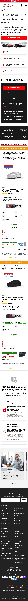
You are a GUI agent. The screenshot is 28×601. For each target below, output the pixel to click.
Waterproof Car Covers (7, 548)
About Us (17, 536)
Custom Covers (17, 518)
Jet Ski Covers (4, 520)
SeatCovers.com (19, 562)
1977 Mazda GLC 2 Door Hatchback (13, 111)
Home (2, 14)
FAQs (2, 533)
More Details (14, 227)
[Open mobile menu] (26, 5)
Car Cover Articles (19, 533)
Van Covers (4, 515)
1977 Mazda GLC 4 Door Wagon (12, 119)
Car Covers (7, 14)
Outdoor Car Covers (6, 553)
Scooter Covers (17, 510)
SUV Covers (4, 510)
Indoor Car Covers (5, 551)
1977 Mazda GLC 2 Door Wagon (12, 114)
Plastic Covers (17, 515)
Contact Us (4, 536)
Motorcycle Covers (18, 508)
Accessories (17, 523)
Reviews (17, 531)
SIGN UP (24, 499)
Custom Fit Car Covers (6, 556)
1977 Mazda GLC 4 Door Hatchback (13, 116)
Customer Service (5, 531)
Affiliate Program (19, 598)
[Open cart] (22, 5)
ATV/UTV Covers (5, 523)
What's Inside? (22, 249)
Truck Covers (4, 513)
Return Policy (7, 598)
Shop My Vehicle (14, 38)
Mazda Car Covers (14, 14)
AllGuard (17, 590)
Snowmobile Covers (19, 513)
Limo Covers (4, 518)
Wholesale (24, 598)
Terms (3, 598)
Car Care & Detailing (19, 520)
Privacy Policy (12, 598)
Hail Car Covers (5, 546)
